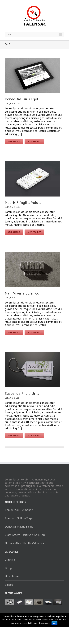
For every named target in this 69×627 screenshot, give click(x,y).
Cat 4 (18, 398)
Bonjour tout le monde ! (19, 510)
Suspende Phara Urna (22, 393)
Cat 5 (18, 103)
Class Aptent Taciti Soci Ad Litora (25, 535)
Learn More (14, 141)
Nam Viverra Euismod (22, 293)
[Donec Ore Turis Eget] (9, 602)
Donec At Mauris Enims (19, 526)
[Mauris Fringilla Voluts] (19, 602)
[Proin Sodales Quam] (29, 602)
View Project (34, 141)
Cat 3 (18, 207)
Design (9, 568)
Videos (9, 584)
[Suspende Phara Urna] (58, 602)
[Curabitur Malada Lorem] (48, 602)
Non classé (11, 576)
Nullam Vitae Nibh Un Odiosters (24, 543)
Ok (54, 623)
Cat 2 (12, 103)
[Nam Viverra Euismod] (38, 602)
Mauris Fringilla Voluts (23, 202)
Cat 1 (7, 103)
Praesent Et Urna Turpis (19, 518)
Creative (10, 559)
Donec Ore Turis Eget (21, 99)
